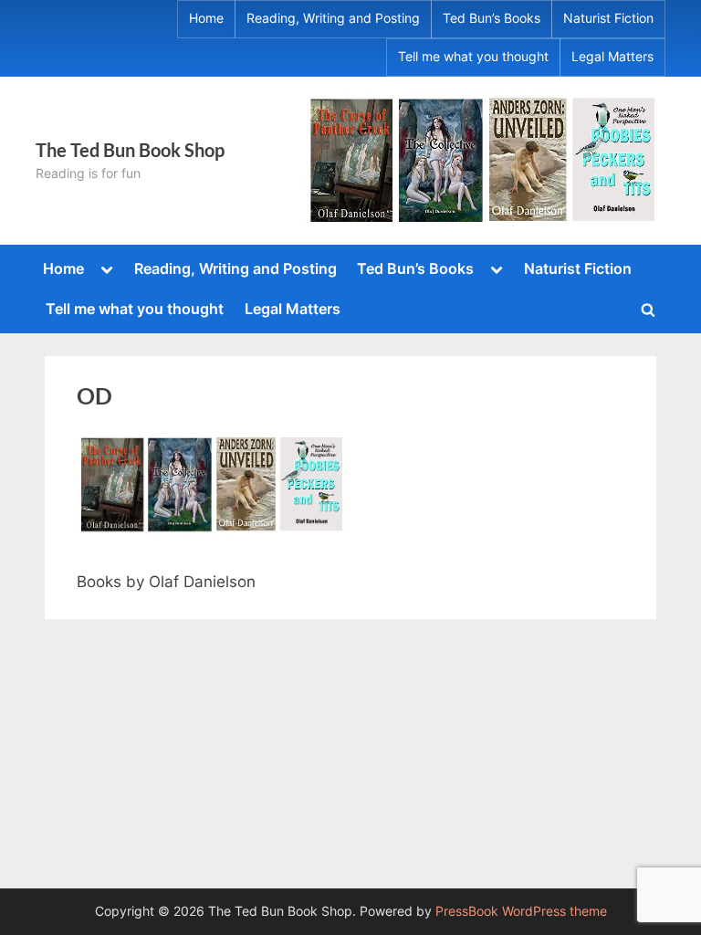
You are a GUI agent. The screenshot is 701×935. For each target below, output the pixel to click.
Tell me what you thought (473, 56)
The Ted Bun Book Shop (130, 150)
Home (206, 18)
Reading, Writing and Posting (333, 18)
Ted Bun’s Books (491, 18)
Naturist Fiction (608, 18)
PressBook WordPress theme (521, 911)
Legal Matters (612, 56)
